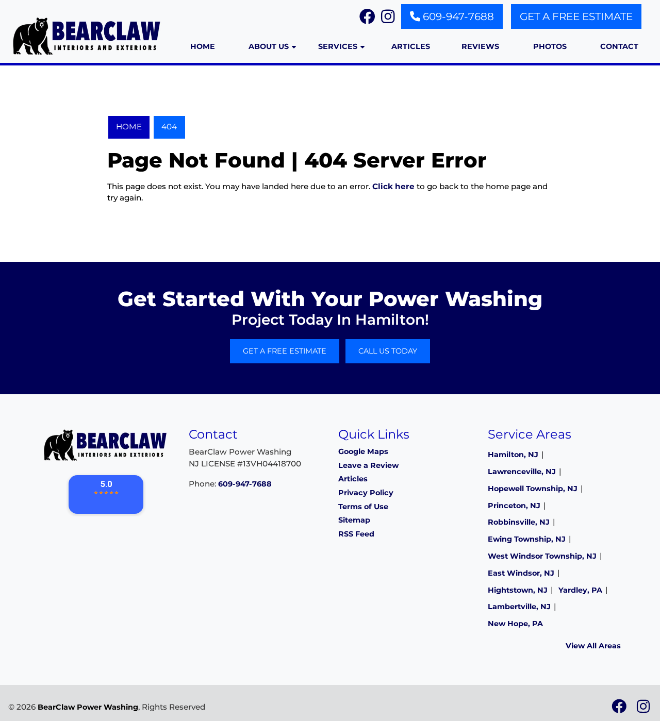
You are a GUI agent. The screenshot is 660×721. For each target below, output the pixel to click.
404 (169, 126)
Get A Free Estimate (576, 16)
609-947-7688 (457, 16)
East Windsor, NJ (521, 573)
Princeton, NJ (514, 505)
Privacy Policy (365, 492)
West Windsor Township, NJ (542, 556)
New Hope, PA (515, 623)
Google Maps (363, 451)
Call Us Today (387, 351)
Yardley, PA (580, 590)
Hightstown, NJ (518, 590)
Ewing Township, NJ (527, 539)
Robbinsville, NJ (519, 522)
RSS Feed (356, 534)
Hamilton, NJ (513, 454)
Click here (393, 186)
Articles (353, 478)
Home (129, 126)
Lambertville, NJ (519, 606)
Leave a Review (368, 465)
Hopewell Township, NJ (533, 488)
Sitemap (354, 520)
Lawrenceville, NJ (522, 471)
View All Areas (593, 645)
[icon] (620, 709)
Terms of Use (363, 506)
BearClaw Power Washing (88, 707)
